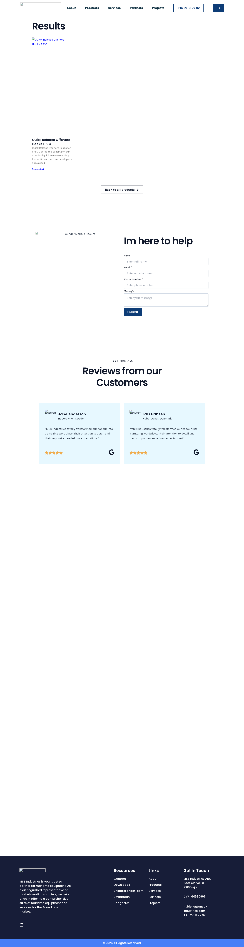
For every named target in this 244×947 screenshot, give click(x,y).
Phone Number (133, 279)
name (127, 255)
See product (38, 169)
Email (128, 267)
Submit (132, 312)
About (71, 8)
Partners (136, 8)
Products (92, 8)
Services (114, 8)
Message (129, 291)
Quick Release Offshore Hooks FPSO (51, 142)
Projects (158, 8)
